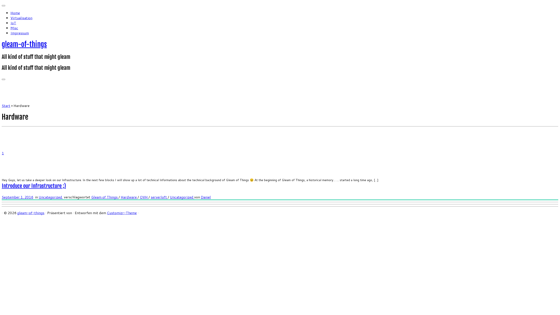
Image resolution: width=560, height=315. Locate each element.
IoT (13, 22)
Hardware (129, 197)
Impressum (19, 32)
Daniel (206, 197)
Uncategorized (51, 197)
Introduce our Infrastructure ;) (34, 186)
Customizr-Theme (122, 212)
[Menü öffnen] (3, 79)
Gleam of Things (105, 197)
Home (15, 12)
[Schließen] (3, 5)
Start (6, 105)
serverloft (159, 197)
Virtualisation (21, 17)
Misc (14, 27)
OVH (144, 197)
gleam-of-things (24, 44)
